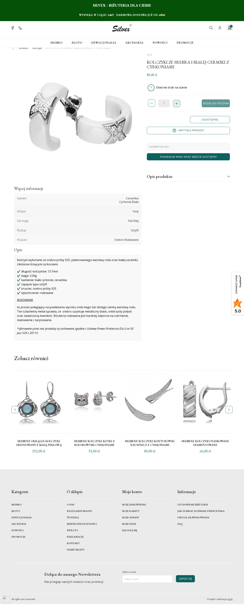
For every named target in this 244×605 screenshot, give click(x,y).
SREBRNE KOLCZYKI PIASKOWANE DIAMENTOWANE (205, 443)
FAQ (179, 523)
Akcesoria (18, 523)
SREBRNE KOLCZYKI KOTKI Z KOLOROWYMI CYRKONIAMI (94, 443)
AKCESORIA (134, 43)
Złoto (15, 511)
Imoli (230, 599)
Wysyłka (73, 517)
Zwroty (72, 530)
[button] (15, 409)
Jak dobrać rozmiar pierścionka (201, 511)
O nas (70, 504)
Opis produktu (159, 176)
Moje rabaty (131, 511)
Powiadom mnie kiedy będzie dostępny (188, 156)
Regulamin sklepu (79, 511)
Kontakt (73, 543)
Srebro (16, 504)
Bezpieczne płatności (82, 523)
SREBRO (56, 43)
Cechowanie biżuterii (192, 504)
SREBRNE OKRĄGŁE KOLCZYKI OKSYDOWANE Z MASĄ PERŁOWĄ (39, 443)
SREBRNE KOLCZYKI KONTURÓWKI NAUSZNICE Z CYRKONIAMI (150, 443)
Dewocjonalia (21, 517)
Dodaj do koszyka (216, 103)
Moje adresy (130, 517)
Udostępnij (210, 119)
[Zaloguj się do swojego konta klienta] (220, 27)
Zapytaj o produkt (188, 130)
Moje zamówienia (134, 504)
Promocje (185, 43)
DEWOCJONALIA (103, 43)
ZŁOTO (77, 43)
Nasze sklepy (75, 549)
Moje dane (129, 523)
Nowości (17, 530)
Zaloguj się (129, 530)
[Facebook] (12, 27)
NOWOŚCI (160, 43)
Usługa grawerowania (193, 517)
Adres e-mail (129, 572)
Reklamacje (75, 536)
